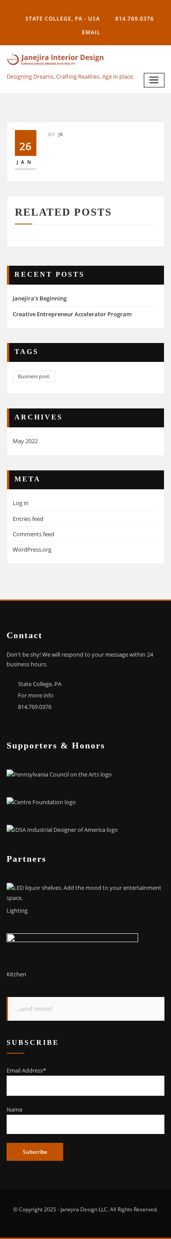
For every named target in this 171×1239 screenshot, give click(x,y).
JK (56, 134)
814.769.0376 (134, 18)
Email (91, 32)
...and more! (34, 1008)
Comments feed (33, 534)
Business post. (34, 376)
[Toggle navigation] (154, 80)
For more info (35, 695)
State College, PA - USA (62, 18)
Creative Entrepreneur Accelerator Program (72, 314)
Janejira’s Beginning (40, 298)
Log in (20, 503)
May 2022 (25, 441)
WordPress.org (32, 549)
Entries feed (28, 519)
